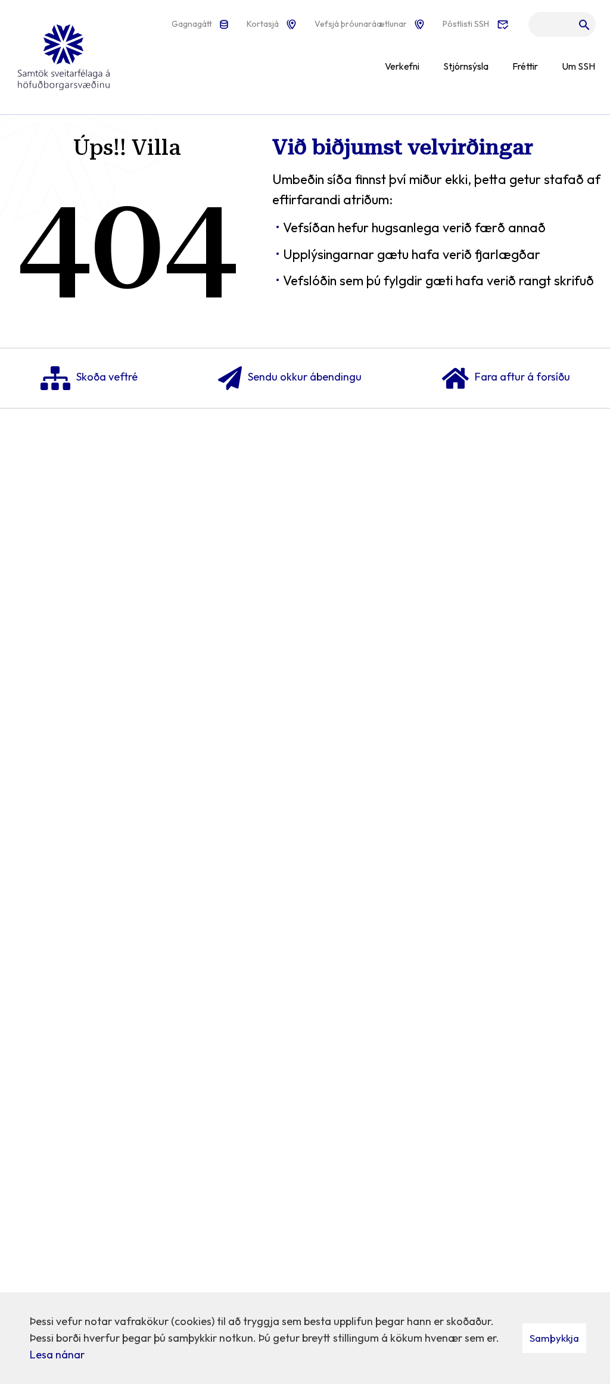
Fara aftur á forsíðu (522, 377)
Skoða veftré (107, 377)
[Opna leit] (562, 27)
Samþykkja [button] (554, 1338)
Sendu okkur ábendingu (305, 377)
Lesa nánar (57, 1354)
